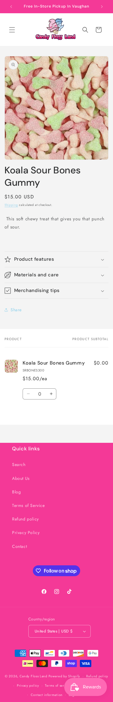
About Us (21, 478)
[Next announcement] (101, 6)
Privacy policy (28, 685)
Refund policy (25, 519)
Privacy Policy (25, 533)
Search (19, 464)
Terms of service (58, 685)
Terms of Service (28, 505)
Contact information (47, 694)
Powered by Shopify (64, 676)
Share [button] (16, 310)
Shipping (11, 205)
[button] (12, 29)
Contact (19, 546)
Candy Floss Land (34, 676)
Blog (16, 492)
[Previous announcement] (11, 6)
